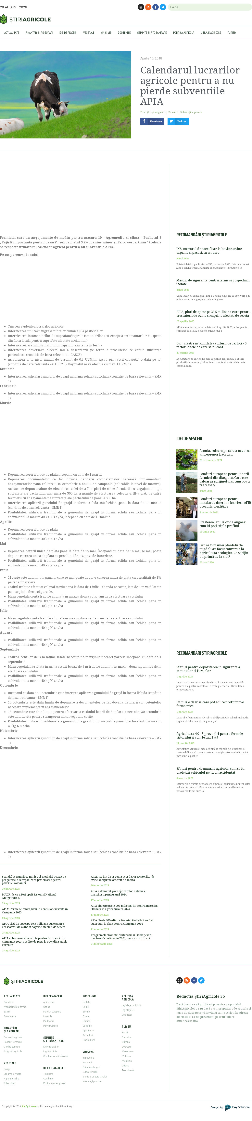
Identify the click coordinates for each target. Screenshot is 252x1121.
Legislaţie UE (128, 1010)
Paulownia (48, 1021)
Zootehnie (124, 32)
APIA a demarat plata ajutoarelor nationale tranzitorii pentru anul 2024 (118, 892)
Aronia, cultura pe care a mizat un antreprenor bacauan (225, 452)
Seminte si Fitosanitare (152, 32)
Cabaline (87, 1025)
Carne (86, 1007)
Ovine (86, 1016)
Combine (48, 1078)
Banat (125, 1032)
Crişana (126, 1042)
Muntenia (127, 1061)
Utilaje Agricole (211, 32)
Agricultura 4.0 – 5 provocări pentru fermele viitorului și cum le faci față (209, 735)
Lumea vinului (90, 1072)
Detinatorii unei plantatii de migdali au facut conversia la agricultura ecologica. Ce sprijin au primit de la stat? (223, 551)
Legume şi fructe (12, 1074)
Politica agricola (183, 32)
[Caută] (247, 7)
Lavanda (47, 1016)
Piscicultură (89, 1040)
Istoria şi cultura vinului (95, 1076)
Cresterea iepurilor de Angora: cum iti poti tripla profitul (222, 524)
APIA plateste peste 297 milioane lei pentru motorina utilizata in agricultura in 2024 (124, 907)
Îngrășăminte (50, 1051)
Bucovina (127, 1037)
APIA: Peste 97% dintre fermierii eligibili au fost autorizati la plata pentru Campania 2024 (122, 921)
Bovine (86, 1011)
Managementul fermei (15, 1007)
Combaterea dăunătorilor (56, 1056)
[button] (152, 121)
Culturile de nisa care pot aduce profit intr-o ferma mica (210, 704)
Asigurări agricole (13, 1051)
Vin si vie (106, 32)
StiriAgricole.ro (29, 1106)
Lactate (86, 1002)
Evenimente (10, 1016)
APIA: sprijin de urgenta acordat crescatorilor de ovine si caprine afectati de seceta (123, 878)
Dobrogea (127, 1046)
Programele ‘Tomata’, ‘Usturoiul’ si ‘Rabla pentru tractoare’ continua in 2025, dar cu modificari (121, 936)
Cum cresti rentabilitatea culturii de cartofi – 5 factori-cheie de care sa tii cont (211, 345)
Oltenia (125, 1065)
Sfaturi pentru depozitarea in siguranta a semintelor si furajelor (208, 669)
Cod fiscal (127, 1014)
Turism (231, 32)
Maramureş (128, 1051)
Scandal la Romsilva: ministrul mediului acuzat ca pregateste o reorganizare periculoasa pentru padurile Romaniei (34, 880)
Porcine (86, 1021)
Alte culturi (9, 1083)
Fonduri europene (13, 1042)
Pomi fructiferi (50, 1025)
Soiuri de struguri (91, 1067)
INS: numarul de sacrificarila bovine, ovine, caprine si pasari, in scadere (209, 251)
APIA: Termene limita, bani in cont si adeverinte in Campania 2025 (35, 910)
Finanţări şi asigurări (153, 112)
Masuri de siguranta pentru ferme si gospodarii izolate (213, 282)
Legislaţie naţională (131, 1005)
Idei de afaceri (68, 32)
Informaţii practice (92, 1081)
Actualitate (11, 32)
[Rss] (148, 7)
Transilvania (128, 1070)
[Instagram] (141, 7)
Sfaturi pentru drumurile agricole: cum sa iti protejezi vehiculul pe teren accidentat (210, 770)
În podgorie (88, 1057)
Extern (7, 1011)
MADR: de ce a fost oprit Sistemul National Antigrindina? (29, 896)
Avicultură (88, 1035)
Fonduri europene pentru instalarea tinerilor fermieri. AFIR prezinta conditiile (225, 503)
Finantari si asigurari (39, 32)
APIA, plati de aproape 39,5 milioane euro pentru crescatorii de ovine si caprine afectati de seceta (33, 925)
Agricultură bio (11, 1078)
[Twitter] (163, 7)
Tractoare (48, 1074)
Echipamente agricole (54, 1083)
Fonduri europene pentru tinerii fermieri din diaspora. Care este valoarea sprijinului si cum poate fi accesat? (224, 479)
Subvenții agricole (191, 112)
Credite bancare (12, 1046)
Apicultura (48, 1002)
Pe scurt (173, 112)
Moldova (126, 1056)
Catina (46, 1007)
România (8, 1002)
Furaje (7, 1069)
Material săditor (51, 1046)
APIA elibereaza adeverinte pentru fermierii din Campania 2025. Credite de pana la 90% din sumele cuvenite (34, 941)
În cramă (87, 1062)
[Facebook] (155, 7)
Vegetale (88, 32)
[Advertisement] (80, 197)
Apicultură (88, 1030)
